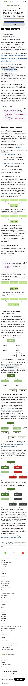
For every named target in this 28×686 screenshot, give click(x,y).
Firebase (3, 662)
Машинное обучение (5, 581)
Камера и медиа (4, 585)
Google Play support (5, 647)
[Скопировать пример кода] (26, 109)
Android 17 (3, 609)
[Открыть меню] (2, 1)
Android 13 (3, 618)
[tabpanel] (14, 115)
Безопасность (4, 564)
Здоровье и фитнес (5, 583)
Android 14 (3, 616)
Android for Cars (4, 602)
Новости (3, 569)
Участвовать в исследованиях (7, 649)
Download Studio (4, 635)
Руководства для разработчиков (8, 630)
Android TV (3, 604)
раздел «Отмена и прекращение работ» (11, 537)
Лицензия (14, 671)
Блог (2, 571)
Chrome (3, 660)
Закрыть (14, 20)
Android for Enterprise (6, 562)
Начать (14, 24)
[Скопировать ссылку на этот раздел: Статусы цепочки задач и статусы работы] (15, 313)
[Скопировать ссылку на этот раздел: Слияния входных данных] (23, 127)
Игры (2, 579)
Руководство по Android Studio (8, 628)
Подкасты (3, 573)
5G (1, 589)
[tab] (4, 106)
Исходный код (4, 566)
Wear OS (3, 597)
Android (3, 560)
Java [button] (11, 106)
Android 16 (3, 612)
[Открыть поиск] (18, 1)
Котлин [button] (4, 106)
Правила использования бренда (9, 673)
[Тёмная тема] (24, 109)
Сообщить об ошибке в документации (9, 645)
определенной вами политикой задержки (11, 410)
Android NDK (4, 637)
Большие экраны (4, 595)
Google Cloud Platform (6, 664)
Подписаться (19, 679)
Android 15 (3, 614)
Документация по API (6, 633)
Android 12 (3, 620)
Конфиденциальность (6, 587)
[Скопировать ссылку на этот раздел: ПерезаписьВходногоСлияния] (21, 176)
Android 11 (3, 622)
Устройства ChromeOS (6, 599)
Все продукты (4, 666)
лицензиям (3, 543)
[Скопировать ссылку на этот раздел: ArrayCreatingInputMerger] (19, 246)
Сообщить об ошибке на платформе (9, 643)
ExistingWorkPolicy (17, 521)
